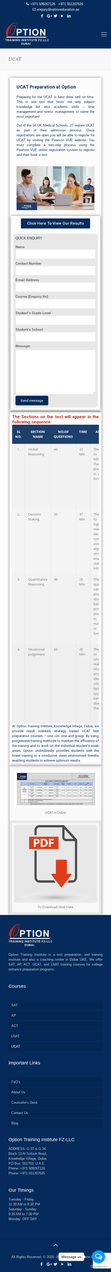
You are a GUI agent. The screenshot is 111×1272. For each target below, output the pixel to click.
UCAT (15, 1046)
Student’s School (29, 329)
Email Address (27, 280)
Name (20, 247)
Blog (14, 1123)
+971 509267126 (42, 4)
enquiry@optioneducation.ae (58, 9)
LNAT (15, 1036)
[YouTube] (62, 16)
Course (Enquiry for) (31, 296)
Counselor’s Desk (24, 1102)
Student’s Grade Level (33, 313)
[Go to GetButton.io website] (98, 1266)
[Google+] (49, 16)
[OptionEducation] (55, 34)
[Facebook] (42, 16)
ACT (14, 1026)
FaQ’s (15, 1082)
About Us (18, 1092)
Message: (22, 346)
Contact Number (28, 263)
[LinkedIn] (69, 16)
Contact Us (19, 1113)
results (75, 760)
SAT (14, 1005)
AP (13, 1015)
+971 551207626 (70, 4)
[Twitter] (55, 16)
